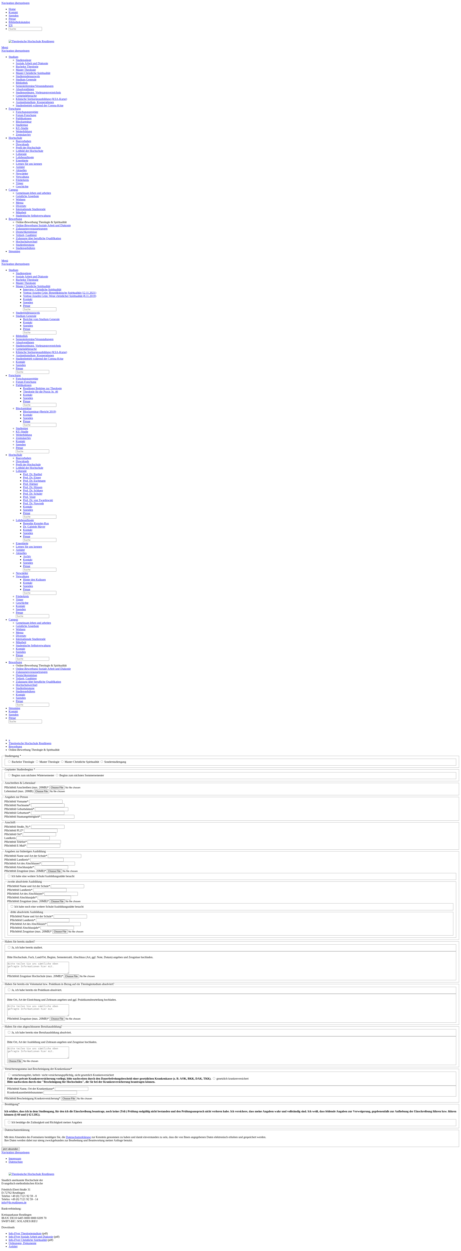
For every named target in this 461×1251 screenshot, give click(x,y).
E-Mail (15, 845)
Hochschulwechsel (26, 241)
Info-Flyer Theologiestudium (25, 1233)
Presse (12, 18)
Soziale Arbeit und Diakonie (32, 63)
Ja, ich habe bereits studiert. (27, 947)
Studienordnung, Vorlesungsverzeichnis (38, 92)
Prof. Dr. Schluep (33, 490)
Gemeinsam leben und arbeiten (33, 192)
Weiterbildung (24, 131)
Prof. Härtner (30, 483)
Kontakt (13, 12)
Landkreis (10, 838)
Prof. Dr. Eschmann (34, 480)
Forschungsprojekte (27, 111)
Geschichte (22, 186)
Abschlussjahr (19, 867)
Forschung (15, 108)
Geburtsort (17, 812)
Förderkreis (22, 180)
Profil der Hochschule (28, 147)
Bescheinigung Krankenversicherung (32, 1098)
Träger (19, 183)
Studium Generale (26, 79)
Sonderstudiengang (115, 761)
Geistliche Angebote (27, 196)
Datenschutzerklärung (78, 1137)
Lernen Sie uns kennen (29, 163)
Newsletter (22, 173)
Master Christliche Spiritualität (33, 73)
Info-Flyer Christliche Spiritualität (28, 1239)
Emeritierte (22, 160)
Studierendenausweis (28, 76)
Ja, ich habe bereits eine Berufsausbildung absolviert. (41, 1032)
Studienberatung (25, 244)
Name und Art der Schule (25, 855)
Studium (13, 56)
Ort (13, 834)
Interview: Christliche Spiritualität (42, 289)
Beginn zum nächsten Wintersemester (33, 775)
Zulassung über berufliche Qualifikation (38, 238)
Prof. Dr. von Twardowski (38, 500)
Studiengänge (23, 60)
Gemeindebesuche (26, 95)
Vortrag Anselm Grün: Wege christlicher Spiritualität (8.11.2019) (59, 295)
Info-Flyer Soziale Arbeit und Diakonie (31, 1236)
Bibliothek (22, 82)
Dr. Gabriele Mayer (34, 526)
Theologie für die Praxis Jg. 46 (40, 391)
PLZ (13, 830)
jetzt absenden (10, 1149)
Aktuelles (21, 170)
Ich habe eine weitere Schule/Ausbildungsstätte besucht (43, 876)
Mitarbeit (21, 212)
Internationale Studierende (31, 209)
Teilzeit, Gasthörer (26, 235)
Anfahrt (20, 167)
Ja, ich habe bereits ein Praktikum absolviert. (37, 990)
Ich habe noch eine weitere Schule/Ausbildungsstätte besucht (49, 906)
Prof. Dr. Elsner (32, 477)
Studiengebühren (25, 248)
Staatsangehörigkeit (22, 816)
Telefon (15, 841)
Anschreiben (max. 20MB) (26, 787)
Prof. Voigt (29, 496)
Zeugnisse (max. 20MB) (25, 870)
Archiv (27, 556)
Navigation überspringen (15, 3)
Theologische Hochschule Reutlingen (30, 743)
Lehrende (21, 154)
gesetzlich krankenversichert (128, 1080)
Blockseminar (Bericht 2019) (39, 411)
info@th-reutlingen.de (13, 1202)
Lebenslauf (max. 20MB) (19, 791)
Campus (13, 189)
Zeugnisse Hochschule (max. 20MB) (35, 976)
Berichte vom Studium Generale (41, 319)
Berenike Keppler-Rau (36, 523)
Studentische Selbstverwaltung (33, 215)
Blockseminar (24, 121)
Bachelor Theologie (27, 66)
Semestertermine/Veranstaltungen (34, 86)
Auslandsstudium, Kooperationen (35, 102)
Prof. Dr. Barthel (32, 474)
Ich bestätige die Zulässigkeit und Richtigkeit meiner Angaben (47, 1122)
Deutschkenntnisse (26, 231)
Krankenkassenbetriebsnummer (25, 1092)
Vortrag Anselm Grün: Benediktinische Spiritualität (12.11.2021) (59, 292)
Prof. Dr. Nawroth (33, 503)
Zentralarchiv (23, 134)
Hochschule (15, 137)
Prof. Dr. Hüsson (32, 487)
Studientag (22, 124)
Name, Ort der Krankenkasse (30, 1088)
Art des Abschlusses (22, 863)
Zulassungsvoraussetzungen (32, 228)
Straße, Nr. (17, 826)
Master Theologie (26, 69)
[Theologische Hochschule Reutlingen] (31, 41)
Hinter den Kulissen (34, 579)
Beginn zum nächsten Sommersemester (81, 775)
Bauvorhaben (23, 141)
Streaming (14, 251)
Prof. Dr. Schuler (32, 493)
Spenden (14, 15)
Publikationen (24, 118)
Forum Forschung (26, 115)
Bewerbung (15, 218)
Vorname (16, 801)
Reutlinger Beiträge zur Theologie (42, 388)
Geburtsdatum (19, 809)
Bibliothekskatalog (19, 22)
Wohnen (20, 199)
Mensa (19, 202)
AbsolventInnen (25, 89)
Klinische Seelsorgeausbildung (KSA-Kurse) (41, 98)
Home (12, 9)
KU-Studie (22, 128)
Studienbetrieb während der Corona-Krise (39, 105)
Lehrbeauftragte (25, 157)
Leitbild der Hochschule (29, 150)
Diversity (21, 205)
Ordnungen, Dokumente (22, 1243)
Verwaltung (22, 176)
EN (11, 25)
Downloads (22, 144)
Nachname (17, 805)
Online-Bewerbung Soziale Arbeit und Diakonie (43, 225)
